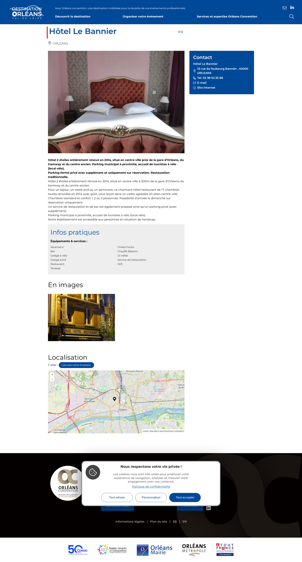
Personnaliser (151, 497)
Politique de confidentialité (151, 486)
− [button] (52, 379)
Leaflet (146, 431)
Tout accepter (185, 497)
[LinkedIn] (292, 7)
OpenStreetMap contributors (171, 431)
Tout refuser (117, 497)
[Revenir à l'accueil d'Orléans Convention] (27, 12)
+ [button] (52, 374)
